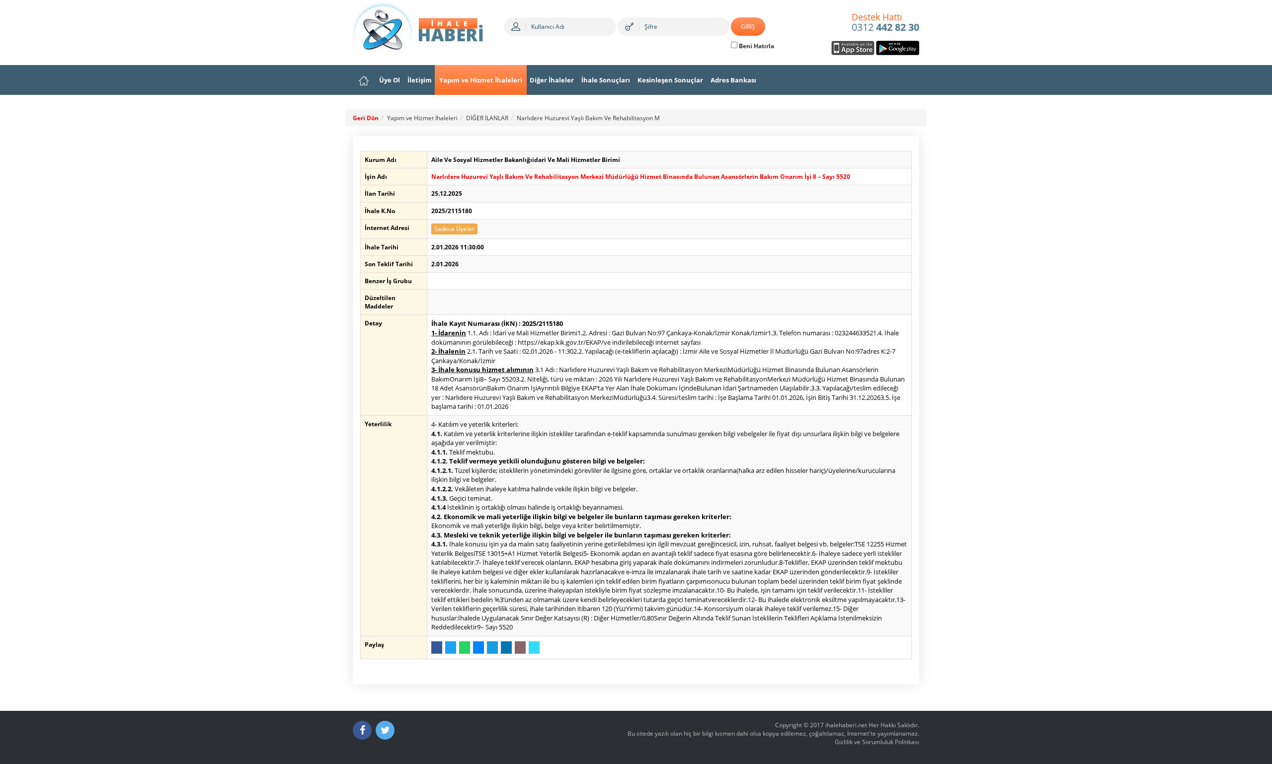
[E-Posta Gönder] (520, 647)
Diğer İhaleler (552, 80)
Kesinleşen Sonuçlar (670, 80)
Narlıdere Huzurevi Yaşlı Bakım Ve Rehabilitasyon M (588, 118)
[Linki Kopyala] (534, 647)
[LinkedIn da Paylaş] (506, 647)
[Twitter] (385, 730)
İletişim (419, 80)
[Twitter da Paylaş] (450, 647)
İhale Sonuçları (605, 80)
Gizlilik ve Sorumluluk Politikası (877, 742)
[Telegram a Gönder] (492, 647)
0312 (885, 22)
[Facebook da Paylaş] (436, 647)
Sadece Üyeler (454, 229)
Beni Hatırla (755, 46)
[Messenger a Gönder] (478, 647)
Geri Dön (366, 118)
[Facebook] (362, 730)
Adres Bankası (733, 80)
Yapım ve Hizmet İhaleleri (480, 80)
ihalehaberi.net (846, 725)
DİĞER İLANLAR (487, 118)
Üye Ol (389, 80)
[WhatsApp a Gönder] (464, 647)
